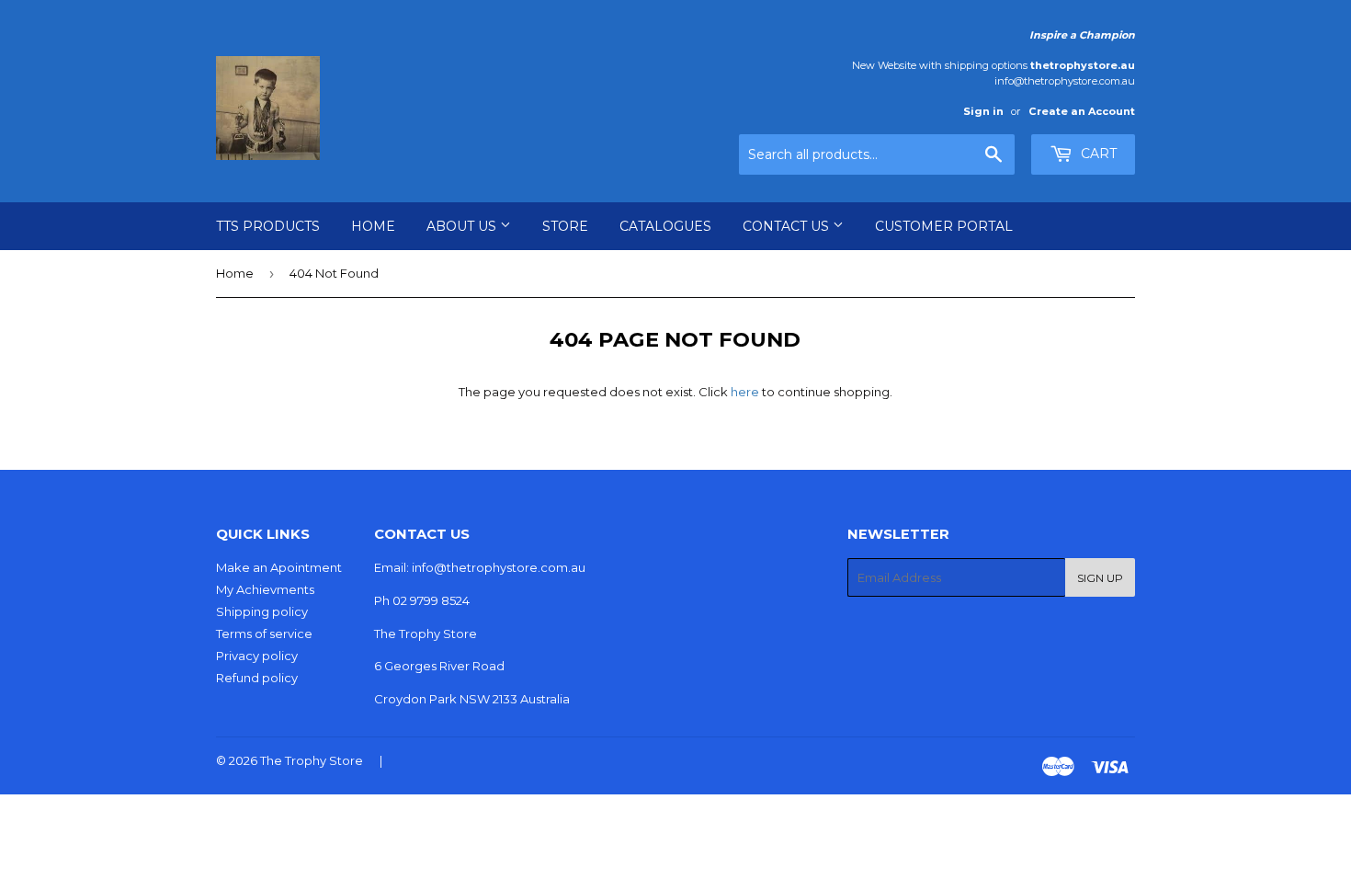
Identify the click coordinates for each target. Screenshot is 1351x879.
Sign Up (1100, 578)
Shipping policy (262, 611)
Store (565, 226)
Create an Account (1081, 111)
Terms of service (264, 633)
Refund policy (257, 677)
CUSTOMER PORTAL (944, 226)
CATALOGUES (665, 226)
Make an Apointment (279, 567)
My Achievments (265, 589)
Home (373, 226)
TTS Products (268, 226)
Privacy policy (257, 655)
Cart (1097, 153)
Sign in (983, 111)
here (745, 391)
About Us (463, 226)
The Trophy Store (311, 760)
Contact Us (788, 226)
